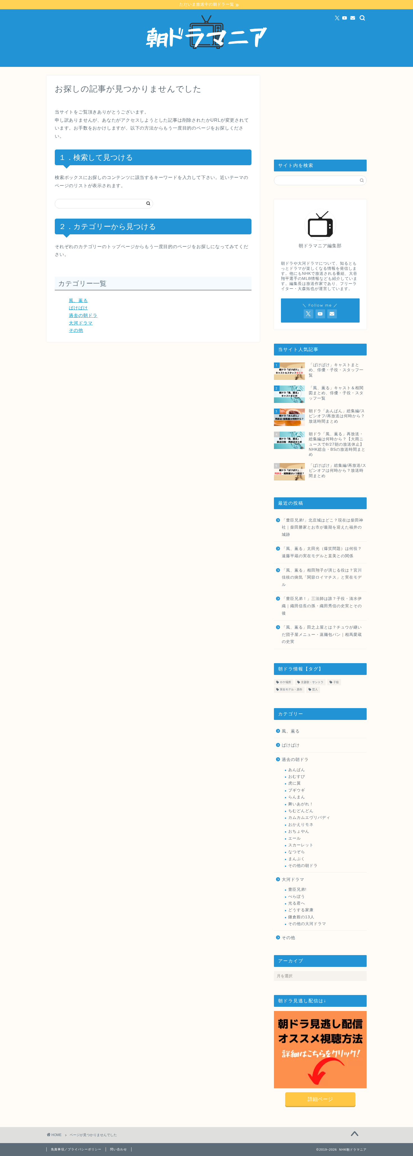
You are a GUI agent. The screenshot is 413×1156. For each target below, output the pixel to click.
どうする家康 (301, 910)
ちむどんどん (301, 811)
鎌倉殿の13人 (301, 917)
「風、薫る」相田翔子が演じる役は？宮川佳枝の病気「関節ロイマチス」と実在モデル (322, 577)
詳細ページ (320, 1099)
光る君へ (296, 903)
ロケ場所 (285, 682)
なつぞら (296, 852)
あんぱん (296, 770)
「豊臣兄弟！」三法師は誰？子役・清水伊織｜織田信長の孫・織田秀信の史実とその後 (322, 606)
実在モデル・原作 (291, 689)
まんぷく (296, 859)
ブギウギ (296, 790)
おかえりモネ (301, 824)
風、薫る (78, 300)
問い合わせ (118, 1149)
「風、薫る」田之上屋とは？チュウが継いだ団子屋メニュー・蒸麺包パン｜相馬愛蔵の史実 (322, 634)
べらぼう (296, 896)
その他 (76, 330)
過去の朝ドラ (83, 315)
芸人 (315, 689)
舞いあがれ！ (301, 804)
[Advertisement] (320, 110)
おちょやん (298, 831)
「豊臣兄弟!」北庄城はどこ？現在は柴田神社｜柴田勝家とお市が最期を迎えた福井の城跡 (322, 527)
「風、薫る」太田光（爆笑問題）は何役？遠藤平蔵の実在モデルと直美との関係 (322, 552)
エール (294, 838)
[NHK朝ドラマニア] (206, 64)
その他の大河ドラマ (307, 924)
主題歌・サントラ (312, 682)
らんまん (296, 797)
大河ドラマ (81, 323)
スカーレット (301, 845)
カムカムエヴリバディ (309, 817)
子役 (336, 682)
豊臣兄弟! (297, 889)
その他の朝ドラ (303, 865)
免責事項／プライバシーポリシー (76, 1149)
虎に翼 (294, 783)
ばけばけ (78, 307)
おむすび (296, 776)
